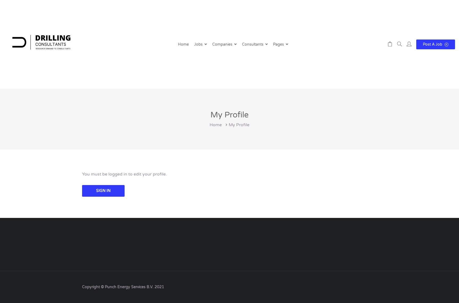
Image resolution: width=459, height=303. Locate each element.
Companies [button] (222, 44)
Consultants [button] (253, 44)
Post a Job (433, 44)
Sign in (103, 190)
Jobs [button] (198, 44)
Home (183, 44)
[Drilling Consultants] (41, 44)
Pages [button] (278, 44)
